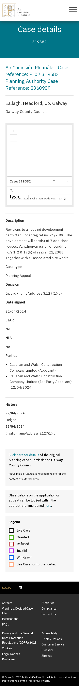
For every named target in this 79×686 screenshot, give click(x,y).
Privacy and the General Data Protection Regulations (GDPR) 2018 (19, 637)
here (48, 506)
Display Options (52, 639)
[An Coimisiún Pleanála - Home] (16, 10)
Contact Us (49, 614)
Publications (10, 619)
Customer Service (53, 644)
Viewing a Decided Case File (17, 611)
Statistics (48, 603)
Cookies (7, 648)
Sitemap (47, 656)
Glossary (47, 650)
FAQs (5, 624)
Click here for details (24, 455)
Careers (7, 603)
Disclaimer (8, 659)
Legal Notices (11, 654)
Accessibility (50, 633)
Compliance (49, 608)
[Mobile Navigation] (73, 10)
